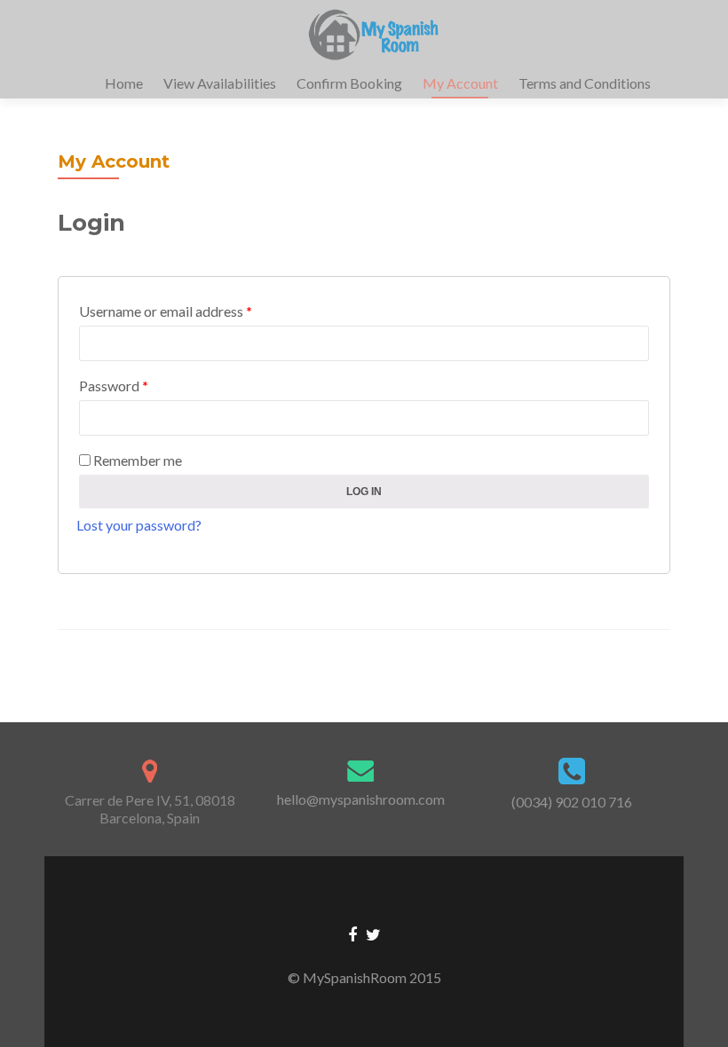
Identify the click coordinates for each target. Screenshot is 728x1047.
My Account (460, 83)
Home (124, 83)
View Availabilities (219, 83)
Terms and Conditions (584, 83)
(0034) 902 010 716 (571, 801)
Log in (364, 491)
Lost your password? (139, 524)
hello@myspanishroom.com (361, 799)
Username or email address (165, 311)
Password (113, 385)
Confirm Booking (349, 83)
